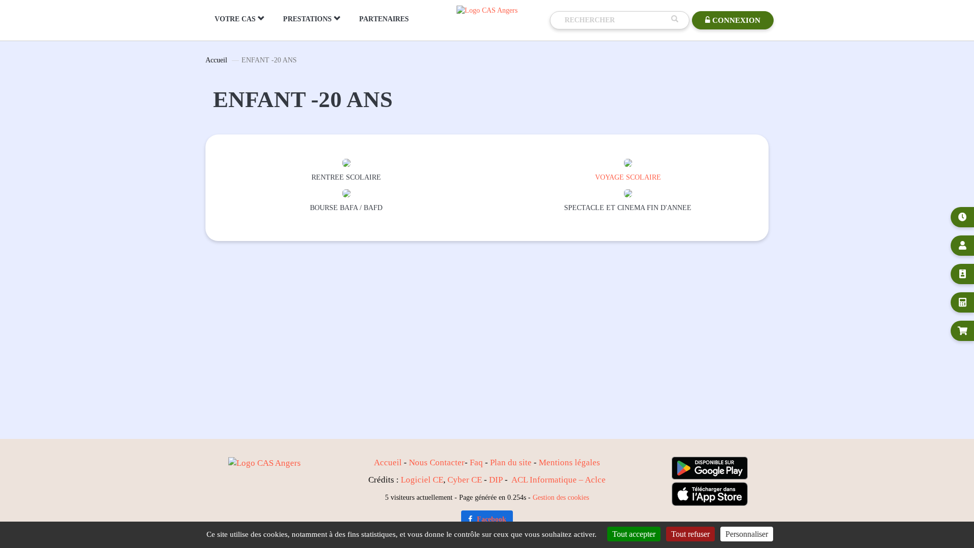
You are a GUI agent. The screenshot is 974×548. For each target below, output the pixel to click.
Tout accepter (633, 534)
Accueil (216, 60)
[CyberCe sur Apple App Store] (710, 494)
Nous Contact (433, 462)
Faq (476, 462)
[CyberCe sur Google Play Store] (710, 468)
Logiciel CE (422, 480)
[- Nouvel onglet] (346, 162)
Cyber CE (464, 480)
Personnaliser (746, 534)
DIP (496, 480)
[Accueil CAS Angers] (487, 10)
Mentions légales (569, 462)
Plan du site (511, 462)
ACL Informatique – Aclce (558, 480)
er (461, 462)
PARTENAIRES (384, 19)
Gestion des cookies (561, 497)
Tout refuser (690, 534)
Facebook (490, 519)
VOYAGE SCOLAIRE (628, 177)
